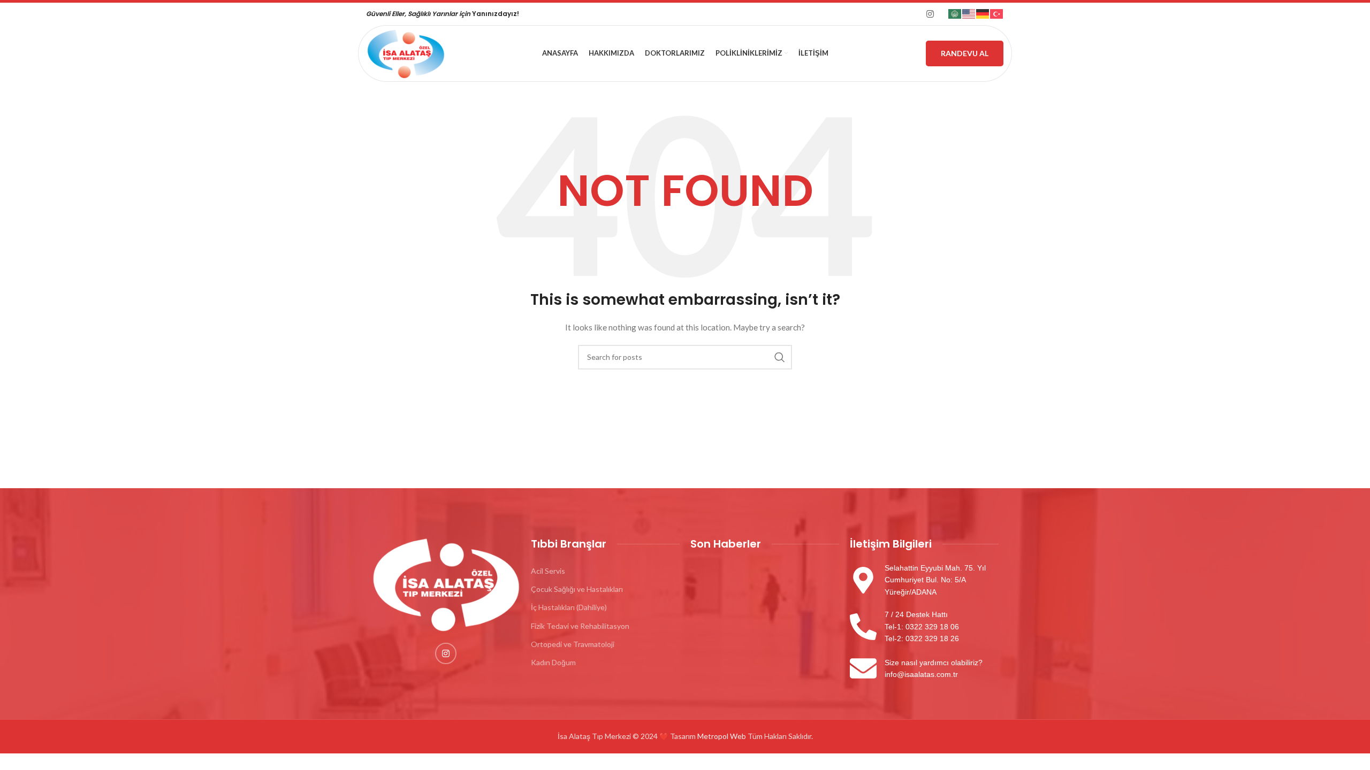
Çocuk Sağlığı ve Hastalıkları (577, 589)
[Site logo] (406, 52)
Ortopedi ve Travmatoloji (572, 644)
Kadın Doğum (553, 662)
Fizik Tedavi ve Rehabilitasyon (580, 625)
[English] (969, 13)
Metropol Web (721, 736)
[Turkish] (997, 13)
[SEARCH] (779, 357)
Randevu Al (964, 53)
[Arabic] (955, 13)
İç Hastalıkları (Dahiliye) (569, 607)
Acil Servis (548, 570)
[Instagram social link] (930, 14)
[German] (983, 13)
